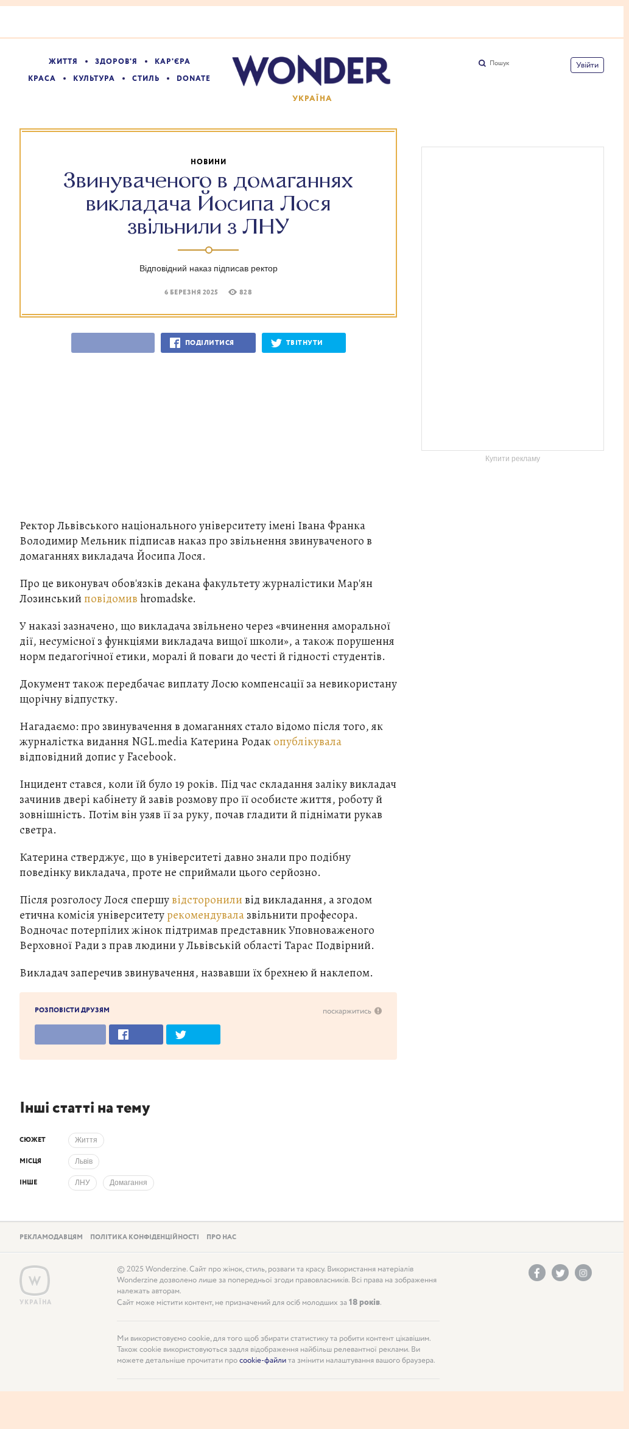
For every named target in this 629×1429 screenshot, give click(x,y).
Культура (94, 79)
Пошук (499, 63)
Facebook (537, 1272)
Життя (63, 62)
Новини (209, 162)
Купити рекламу (512, 458)
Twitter (560, 1272)
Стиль (146, 79)
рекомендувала (207, 914)
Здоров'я (116, 62)
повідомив (112, 598)
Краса (42, 79)
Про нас (221, 1237)
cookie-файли (262, 1360)
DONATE (194, 79)
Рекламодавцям (51, 1237)
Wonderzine (34, 1280)
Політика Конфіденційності (144, 1237)
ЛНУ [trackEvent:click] (82, 1182)
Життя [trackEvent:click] (86, 1140)
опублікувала (307, 741)
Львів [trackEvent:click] (84, 1161)
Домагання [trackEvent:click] (128, 1182)
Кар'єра (173, 62)
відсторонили (208, 899)
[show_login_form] (587, 65)
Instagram (583, 1272)
